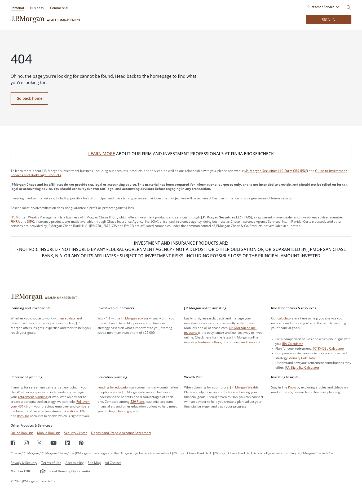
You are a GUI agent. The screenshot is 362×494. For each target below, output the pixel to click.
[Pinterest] (81, 442)
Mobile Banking (48, 433)
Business (36, 8)
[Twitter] (39, 442)
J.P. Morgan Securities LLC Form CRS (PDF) (276, 170)
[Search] (348, 7)
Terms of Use (51, 462)
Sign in (328, 19)
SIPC (30, 221)
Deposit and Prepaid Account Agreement (121, 433)
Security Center (75, 433)
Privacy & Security (24, 462)
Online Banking (22, 433)
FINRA (15, 221)
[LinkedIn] (67, 442)
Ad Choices (113, 462)
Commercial (59, 8)
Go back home (29, 98)
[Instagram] (26, 442)
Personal (17, 8)
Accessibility (74, 462)
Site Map (94, 462)
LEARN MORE (101, 154)
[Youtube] (53, 442)
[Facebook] (13, 442)
